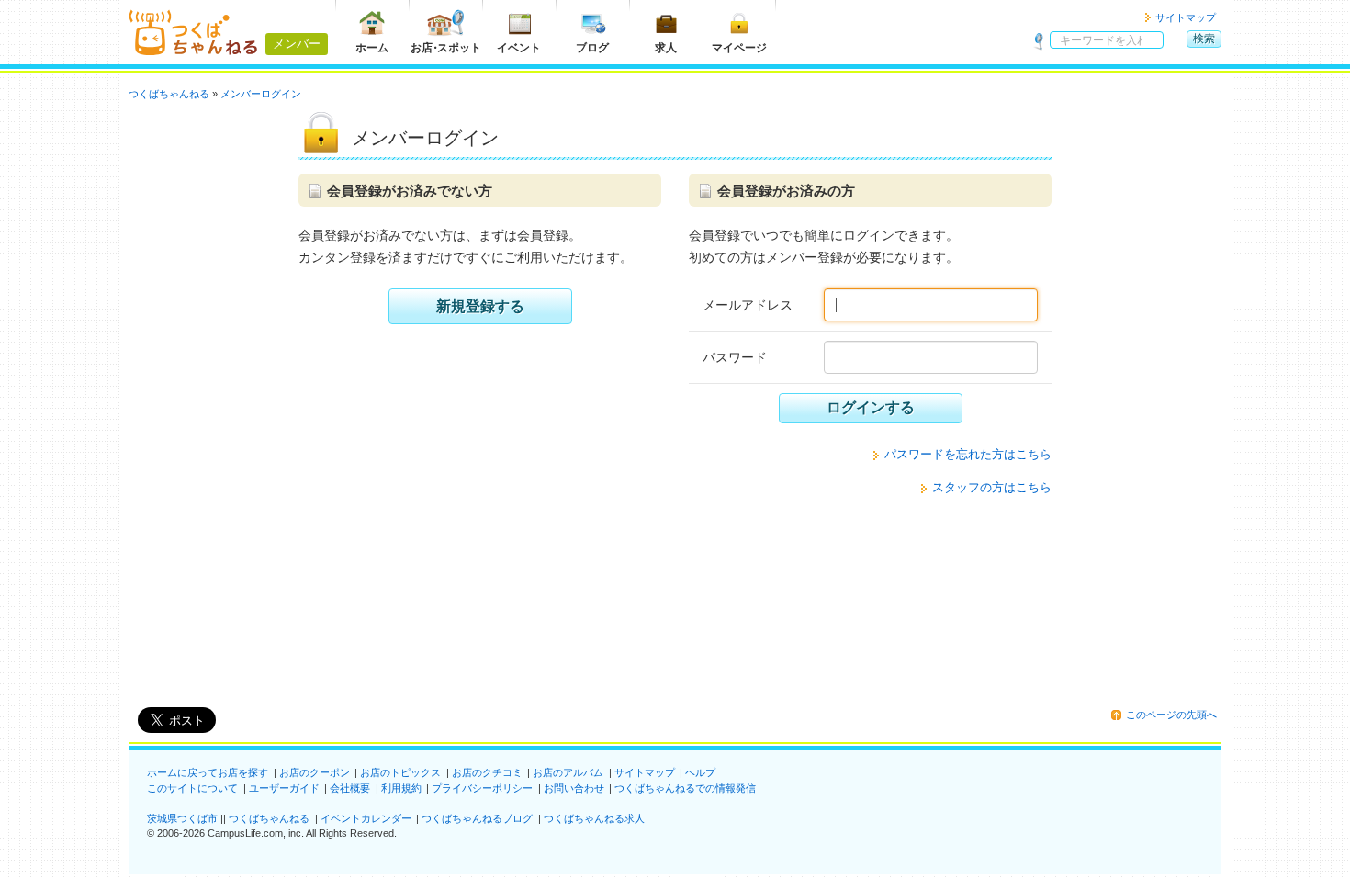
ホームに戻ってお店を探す (207, 772)
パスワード (735, 357)
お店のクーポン (314, 772)
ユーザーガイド (284, 788)
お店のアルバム (568, 772)
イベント (519, 47)
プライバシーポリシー (482, 788)
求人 (666, 47)
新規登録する (480, 306)
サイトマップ (1185, 17)
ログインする (871, 407)
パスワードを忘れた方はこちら (968, 454)
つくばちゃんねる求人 (594, 818)
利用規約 (401, 788)
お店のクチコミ (487, 772)
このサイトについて (192, 788)
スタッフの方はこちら (992, 487)
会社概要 (350, 788)
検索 (1204, 38)
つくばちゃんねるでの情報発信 (685, 788)
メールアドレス (748, 305)
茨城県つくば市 (182, 818)
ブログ (592, 47)
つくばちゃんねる (269, 818)
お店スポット (446, 47)
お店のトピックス (400, 772)
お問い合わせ (574, 788)
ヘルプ (700, 772)
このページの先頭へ (1171, 714)
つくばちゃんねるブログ (477, 818)
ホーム (371, 47)
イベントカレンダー (366, 818)
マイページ (739, 47)
